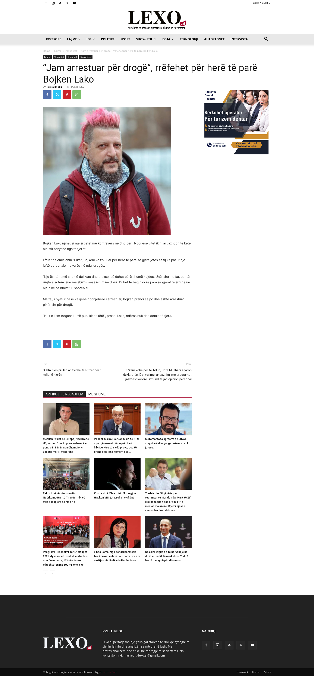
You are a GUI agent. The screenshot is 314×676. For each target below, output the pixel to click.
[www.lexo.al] (157, 20)
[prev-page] (45, 573)
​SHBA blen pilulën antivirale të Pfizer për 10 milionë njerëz (73, 372)
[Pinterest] (67, 94)
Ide (89, 39)
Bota (166, 39)
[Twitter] (67, 3)
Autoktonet (214, 39)
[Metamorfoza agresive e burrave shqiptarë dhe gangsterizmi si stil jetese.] (168, 419)
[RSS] (60, 3)
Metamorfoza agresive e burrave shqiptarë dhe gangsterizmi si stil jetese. (166, 443)
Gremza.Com (109, 672)
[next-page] (52, 573)
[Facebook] (46, 3)
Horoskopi (242, 672)
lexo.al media (55, 86)
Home (46, 51)
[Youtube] (74, 3)
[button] (266, 39)
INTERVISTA (239, 39)
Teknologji (189, 39)
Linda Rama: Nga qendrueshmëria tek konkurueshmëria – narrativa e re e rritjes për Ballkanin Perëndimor (117, 556)
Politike (107, 39)
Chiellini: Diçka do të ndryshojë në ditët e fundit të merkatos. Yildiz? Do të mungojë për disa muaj (166, 556)
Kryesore (53, 39)
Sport (125, 39)
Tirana (256, 672)
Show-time (86, 56)
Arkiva (267, 672)
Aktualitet (71, 51)
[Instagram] (53, 3)
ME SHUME (97, 394)
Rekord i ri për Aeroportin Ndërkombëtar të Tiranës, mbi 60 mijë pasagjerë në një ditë (64, 497)
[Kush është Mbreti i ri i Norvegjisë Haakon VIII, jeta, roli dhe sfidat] (117, 474)
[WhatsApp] (76, 94)
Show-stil (144, 39)
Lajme (72, 39)
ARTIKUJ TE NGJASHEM (64, 394)
